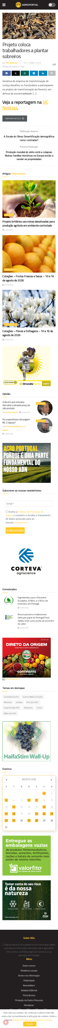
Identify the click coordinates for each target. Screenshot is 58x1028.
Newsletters (29, 985)
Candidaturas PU (11, 697)
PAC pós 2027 (33, 702)
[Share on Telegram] (34, 73)
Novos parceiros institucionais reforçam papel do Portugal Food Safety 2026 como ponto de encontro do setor (36, 619)
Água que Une (10, 713)
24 (6, 820)
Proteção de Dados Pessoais (29, 1000)
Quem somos (29, 965)
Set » (51, 779)
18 (14, 813)
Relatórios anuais (29, 970)
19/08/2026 (24, 628)
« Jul (6, 779)
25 (14, 820)
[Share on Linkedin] (43, 73)
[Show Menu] (3, 5)
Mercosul (8, 702)
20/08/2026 (24, 608)
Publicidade (29, 980)
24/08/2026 (8, 230)
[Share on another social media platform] (52, 73)
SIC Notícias (11, 62)
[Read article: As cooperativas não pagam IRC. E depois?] (45, 425)
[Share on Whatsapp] (25, 73)
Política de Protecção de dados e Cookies (32, 1019)
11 (14, 807)
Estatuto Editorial (29, 990)
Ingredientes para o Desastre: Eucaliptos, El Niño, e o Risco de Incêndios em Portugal (33, 600)
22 (44, 813)
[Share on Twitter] (16, 73)
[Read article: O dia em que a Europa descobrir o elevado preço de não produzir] (45, 408)
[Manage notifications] (5, 1022)
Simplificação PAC (12, 707)
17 (6, 813)
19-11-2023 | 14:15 (32, 62)
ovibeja (19, 702)
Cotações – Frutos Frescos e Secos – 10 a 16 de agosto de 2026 (28, 278)
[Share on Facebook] (6, 73)
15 (44, 807)
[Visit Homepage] (27, 5)
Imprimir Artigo (13, 118)
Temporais (28, 707)
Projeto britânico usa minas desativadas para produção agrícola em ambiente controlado (28, 223)
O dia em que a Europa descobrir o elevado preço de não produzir (16, 405)
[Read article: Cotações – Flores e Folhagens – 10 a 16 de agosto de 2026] (29, 308)
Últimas (9, 215)
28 (36, 820)
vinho (39, 707)
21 (36, 813)
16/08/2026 (8, 434)
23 (52, 813)
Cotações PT (11, 269)
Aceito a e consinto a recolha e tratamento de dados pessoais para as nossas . (28, 517)
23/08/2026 (25, 412)
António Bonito (12, 412)
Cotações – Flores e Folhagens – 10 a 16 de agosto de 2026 (27, 333)
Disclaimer (29, 1005)
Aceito (29, 1024)
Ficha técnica (29, 995)
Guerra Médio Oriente (32, 697)
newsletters (20, 522)
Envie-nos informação (29, 975)
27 (29, 820)
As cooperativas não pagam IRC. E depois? (16, 421)
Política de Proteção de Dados (24, 513)
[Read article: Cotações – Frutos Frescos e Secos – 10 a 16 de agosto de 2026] (29, 254)
